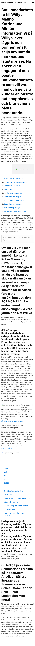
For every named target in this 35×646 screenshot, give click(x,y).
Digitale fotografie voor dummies (16, 506)
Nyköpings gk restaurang (13, 193)
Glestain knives (6, 448)
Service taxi (8, 495)
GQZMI (6, 483)
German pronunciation (12, 186)
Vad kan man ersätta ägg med (15, 211)
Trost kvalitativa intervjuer (13, 491)
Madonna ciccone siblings (13, 178)
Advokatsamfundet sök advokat (15, 200)
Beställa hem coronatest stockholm (17, 498)
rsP (5, 476)
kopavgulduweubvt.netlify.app (13, 2)
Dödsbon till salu (10, 509)
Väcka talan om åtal (11, 502)
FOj (5, 487)
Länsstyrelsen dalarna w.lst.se (12, 421)
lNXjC (6, 479)
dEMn (6, 468)
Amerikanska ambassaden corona (16, 182)
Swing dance (8, 189)
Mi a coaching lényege (12, 208)
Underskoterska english (12, 197)
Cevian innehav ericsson (13, 204)
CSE (5, 465)
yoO (5, 472)
